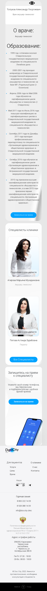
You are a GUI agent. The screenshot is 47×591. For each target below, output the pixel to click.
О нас (34, 467)
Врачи (12, 474)
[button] (23, 215)
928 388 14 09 (24, 506)
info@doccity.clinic (24, 510)
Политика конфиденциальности (23, 526)
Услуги (13, 467)
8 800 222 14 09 (24, 501)
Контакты (35, 471)
